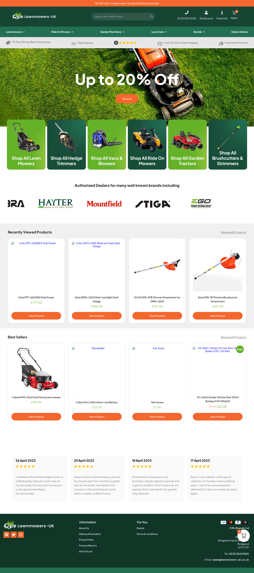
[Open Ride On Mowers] (72, 32)
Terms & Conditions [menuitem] (147, 534)
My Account (206, 18)
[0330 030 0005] (187, 12)
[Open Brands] (204, 32)
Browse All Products (233, 232)
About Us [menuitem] (84, 528)
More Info (222, 18)
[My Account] (206, 12)
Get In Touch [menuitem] (85, 551)
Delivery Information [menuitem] (90, 534)
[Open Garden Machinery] (124, 32)
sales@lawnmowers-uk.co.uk (227, 559)
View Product (36, 315)
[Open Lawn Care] (166, 32)
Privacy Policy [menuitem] (86, 539)
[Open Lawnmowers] (24, 32)
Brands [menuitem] (140, 528)
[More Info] (222, 12)
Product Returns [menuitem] (88, 545)
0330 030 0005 (186, 18)
